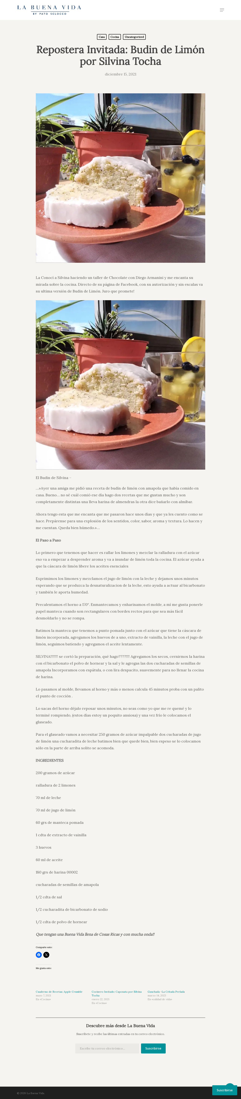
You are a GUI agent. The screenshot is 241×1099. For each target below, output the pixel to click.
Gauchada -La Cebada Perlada (166, 991)
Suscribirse (153, 1048)
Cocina (115, 37)
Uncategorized (134, 37)
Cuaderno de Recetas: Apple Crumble (59, 991)
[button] (222, 10)
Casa (102, 37)
